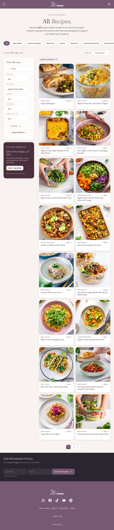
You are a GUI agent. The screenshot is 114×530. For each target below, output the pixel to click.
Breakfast (74, 43)
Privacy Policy (63, 508)
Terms (72, 508)
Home (41, 508)
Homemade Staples (91, 43)
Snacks (62, 43)
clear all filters (18, 132)
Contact (54, 508)
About (47, 508)
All (7, 43)
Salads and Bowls (34, 43)
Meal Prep (50, 43)
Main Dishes (17, 43)
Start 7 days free (14, 168)
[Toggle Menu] (109, 4)
